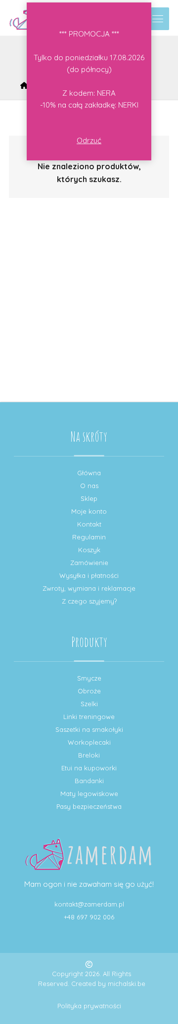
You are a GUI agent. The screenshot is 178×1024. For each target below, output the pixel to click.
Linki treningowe (89, 717)
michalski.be (126, 983)
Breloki (89, 755)
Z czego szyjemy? (89, 601)
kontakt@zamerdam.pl (89, 904)
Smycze (89, 678)
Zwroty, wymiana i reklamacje (89, 588)
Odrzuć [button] (89, 140)
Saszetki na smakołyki (89, 729)
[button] (157, 18)
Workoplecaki (89, 742)
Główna (89, 473)
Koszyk (89, 550)
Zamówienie (89, 563)
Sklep (89, 498)
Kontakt (89, 524)
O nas (89, 486)
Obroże (89, 691)
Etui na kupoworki (89, 768)
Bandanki (89, 781)
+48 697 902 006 (89, 917)
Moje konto (89, 511)
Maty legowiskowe (89, 793)
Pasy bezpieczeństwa (89, 806)
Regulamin (89, 537)
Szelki (89, 704)
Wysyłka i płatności (89, 575)
